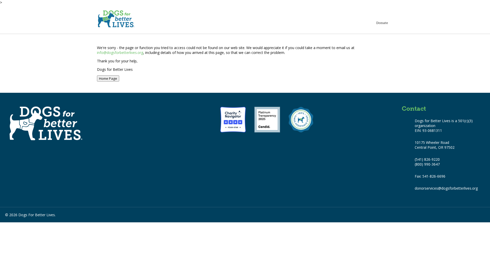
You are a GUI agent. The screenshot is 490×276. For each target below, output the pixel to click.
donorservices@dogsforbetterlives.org (446, 188)
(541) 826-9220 (427, 159)
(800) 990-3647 (427, 164)
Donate (382, 23)
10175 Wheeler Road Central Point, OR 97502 (435, 145)
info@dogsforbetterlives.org (120, 52)
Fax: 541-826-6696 (430, 176)
